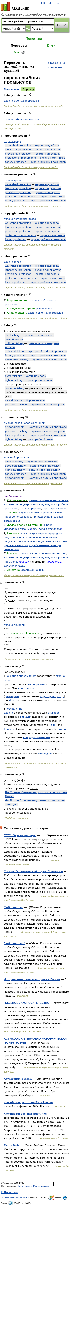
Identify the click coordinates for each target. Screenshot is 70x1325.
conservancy (57, 575)
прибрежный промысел (42, 461)
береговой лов (35, 400)
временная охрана (48, 153)
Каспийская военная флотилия (25, 1113)
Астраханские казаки (18, 1078)
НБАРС (8, 818)
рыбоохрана (44, 308)
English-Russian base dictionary (21, 167)
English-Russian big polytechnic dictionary (26, 245)
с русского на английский (56, 65)
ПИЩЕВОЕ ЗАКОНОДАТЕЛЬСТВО (26, 1002)
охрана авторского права (20, 218)
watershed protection (18, 145)
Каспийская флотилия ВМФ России (28, 1102)
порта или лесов (50, 528)
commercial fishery (16, 359)
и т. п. (52, 724)
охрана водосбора (47, 145)
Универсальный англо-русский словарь (26, 318)
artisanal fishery (14, 351)
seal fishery (57, 483)
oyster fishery (13, 375)
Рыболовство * (14, 943)
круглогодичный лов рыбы (48, 404)
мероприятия (36, 684)
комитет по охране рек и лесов (48, 500)
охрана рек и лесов (55, 508)
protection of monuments (20, 157)
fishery (43, 410)
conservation (26, 688)
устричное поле (36, 375)
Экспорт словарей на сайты (15, 1198)
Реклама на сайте (42, 1186)
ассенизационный (32, 569)
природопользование (36, 737)
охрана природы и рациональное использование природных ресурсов (33, 537)
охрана (47, 524)
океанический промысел (45, 465)
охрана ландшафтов (48, 149)
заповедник (45, 753)
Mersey (13, 700)
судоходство (48, 696)
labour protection (49, 167)
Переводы (19, 45)
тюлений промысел (16, 457)
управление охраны (16, 528)
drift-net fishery (14, 343)
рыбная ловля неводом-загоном (24, 422)
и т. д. (60, 696)
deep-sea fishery (15, 465)
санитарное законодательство (36, 541)
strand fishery (13, 400)
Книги (51, 45)
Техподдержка (25, 1186)
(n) (5, 608)
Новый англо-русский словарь (21, 659)
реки (34, 528)
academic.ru (15, 6)
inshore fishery (14, 461)
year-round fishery (16, 404)
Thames (9, 729)
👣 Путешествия (9, 1192)
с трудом (25, 716)
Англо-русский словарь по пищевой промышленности (34, 124)
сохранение (11, 549)
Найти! (61, 24)
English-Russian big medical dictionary (24, 287)
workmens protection (51, 206)
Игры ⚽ (19, 52)
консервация (29, 533)
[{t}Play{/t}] (29, 94)
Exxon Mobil (12, 1145)
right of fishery (14, 380)
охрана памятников (52, 157)
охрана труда (12, 141)
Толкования (35, 38)
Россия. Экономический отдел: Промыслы (33, 871)
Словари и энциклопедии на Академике (33, 14)
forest (32, 675)
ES (57, 3)
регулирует (12, 696)
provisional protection (18, 153)
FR (64, 3)
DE (50, 3)
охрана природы (30, 508)
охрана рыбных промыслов (21, 100)
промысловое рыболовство (49, 359)
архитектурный (14, 565)
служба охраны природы (45, 545)
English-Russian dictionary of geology (24, 106)
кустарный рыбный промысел (48, 351)
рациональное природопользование (43, 553)
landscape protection (18, 149)
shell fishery (12, 335)
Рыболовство (13, 907)
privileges (54, 712)
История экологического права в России (32, 979)
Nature (62, 729)
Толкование (11, 89)
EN (43, 3)
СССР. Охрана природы (20, 835)
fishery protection (55, 106)
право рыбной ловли (40, 380)
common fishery (15, 388)
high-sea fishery (15, 469)
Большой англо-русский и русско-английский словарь (34, 763)
